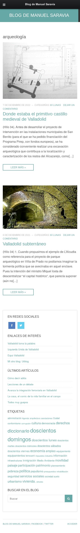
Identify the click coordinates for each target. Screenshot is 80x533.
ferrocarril (30, 455)
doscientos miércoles (26, 446)
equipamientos (16, 455)
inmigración (29, 460)
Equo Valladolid (16, 355)
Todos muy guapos (18, 402)
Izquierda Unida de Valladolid (23, 349)
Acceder (72, 523)
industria (49, 455)
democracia (48, 423)
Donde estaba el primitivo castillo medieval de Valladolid (35, 116)
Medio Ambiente (46, 460)
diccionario (18, 430)
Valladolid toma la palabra (21, 343)
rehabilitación (62, 471)
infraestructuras (15, 460)
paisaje (12, 465)
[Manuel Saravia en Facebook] (12, 325)
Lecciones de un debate (20, 384)
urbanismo (15, 481)
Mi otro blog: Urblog (18, 361)
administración (14, 418)
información (60, 455)
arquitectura (35, 418)
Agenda (25, 418)
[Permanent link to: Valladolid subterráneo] (40, 206)
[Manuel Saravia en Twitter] (21, 325)
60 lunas (55, 105)
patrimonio (43, 465)
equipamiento (63, 451)
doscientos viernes (19, 451)
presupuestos (50, 471)
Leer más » (18, 167)
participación (26, 465)
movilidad (61, 460)
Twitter (48, 523)
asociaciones (46, 418)
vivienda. (29, 481)
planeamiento (58, 465)
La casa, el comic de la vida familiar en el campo (34, 396)
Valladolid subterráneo (24, 243)
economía (37, 450)
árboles (39, 481)
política (24, 470)
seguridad (13, 476)
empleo (51, 451)
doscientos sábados (49, 446)
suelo (56, 476)
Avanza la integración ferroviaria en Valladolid (32, 390)
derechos (63, 422)
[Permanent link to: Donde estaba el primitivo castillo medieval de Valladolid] (40, 70)
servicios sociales (32, 476)
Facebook (37, 523)
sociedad (49, 476)
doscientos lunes (44, 440)
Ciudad (56, 418)
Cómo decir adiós (17, 378)
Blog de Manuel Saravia (39, 15)
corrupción (26, 423)
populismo (37, 471)
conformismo (14, 423)
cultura (36, 423)
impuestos (40, 455)
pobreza (13, 471)
